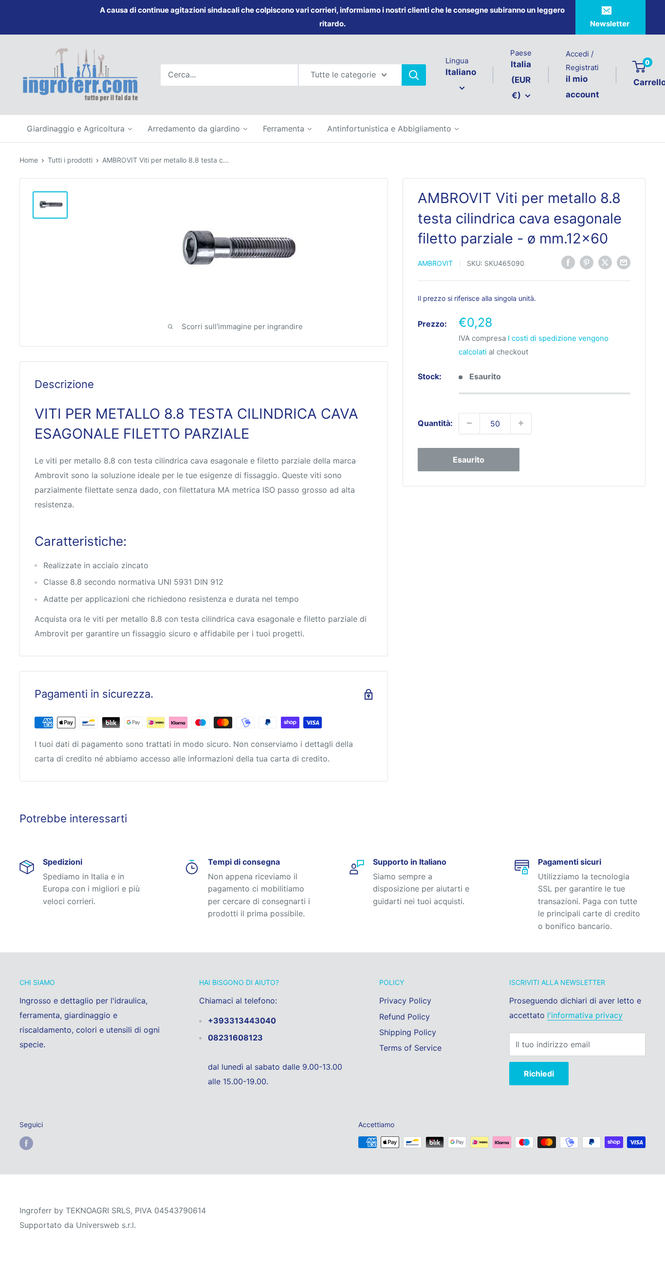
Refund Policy (404, 1016)
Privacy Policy (405, 1000)
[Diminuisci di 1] (469, 423)
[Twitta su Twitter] (605, 262)
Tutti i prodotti (70, 160)
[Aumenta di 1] (521, 423)
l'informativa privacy (585, 1015)
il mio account (582, 86)
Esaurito (468, 459)
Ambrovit (435, 263)
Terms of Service (410, 1048)
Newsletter (609, 23)
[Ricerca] (414, 75)
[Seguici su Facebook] (26, 1143)
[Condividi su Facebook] (568, 262)
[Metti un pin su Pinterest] (586, 262)
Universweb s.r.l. (106, 1225)
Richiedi (539, 1073)
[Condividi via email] (623, 262)
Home (28, 160)
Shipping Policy (407, 1032)
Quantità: (435, 422)
